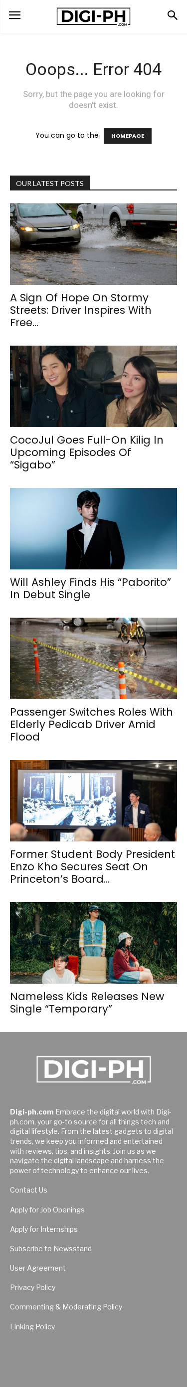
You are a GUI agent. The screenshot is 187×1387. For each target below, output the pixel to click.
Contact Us (28, 1190)
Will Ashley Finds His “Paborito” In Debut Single (90, 588)
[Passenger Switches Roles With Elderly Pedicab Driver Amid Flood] (93, 658)
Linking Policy (32, 1326)
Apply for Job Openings (47, 1209)
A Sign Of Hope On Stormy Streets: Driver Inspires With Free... (81, 310)
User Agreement (38, 1268)
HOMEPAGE (127, 136)
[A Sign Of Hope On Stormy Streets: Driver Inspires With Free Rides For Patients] (93, 244)
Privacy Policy (32, 1287)
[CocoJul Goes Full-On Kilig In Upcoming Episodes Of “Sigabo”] (93, 386)
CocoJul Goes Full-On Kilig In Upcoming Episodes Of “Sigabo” (87, 452)
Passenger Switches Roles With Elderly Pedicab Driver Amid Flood (91, 724)
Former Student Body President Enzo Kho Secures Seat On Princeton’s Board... (92, 866)
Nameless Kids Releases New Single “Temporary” (87, 1002)
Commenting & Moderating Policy (66, 1306)
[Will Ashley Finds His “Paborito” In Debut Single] (93, 528)
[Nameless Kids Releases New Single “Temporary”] (93, 943)
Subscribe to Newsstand (51, 1248)
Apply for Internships (44, 1229)
